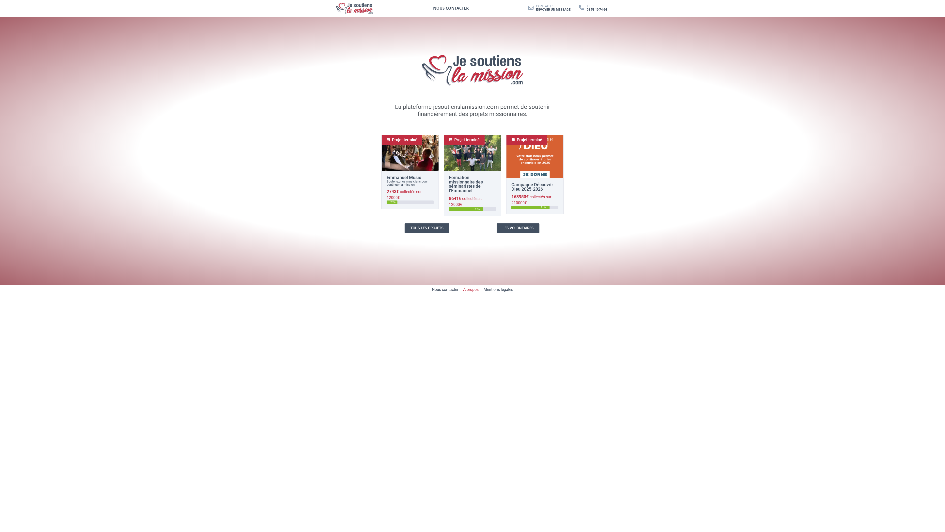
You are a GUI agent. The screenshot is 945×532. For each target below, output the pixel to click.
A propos (471, 289)
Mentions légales (498, 289)
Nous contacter (445, 289)
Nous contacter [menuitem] (451, 8)
